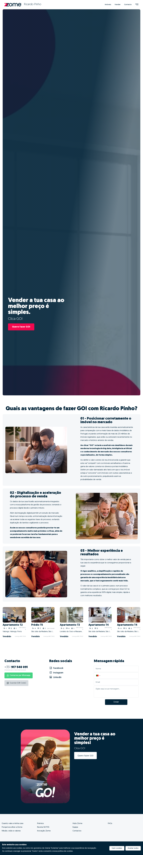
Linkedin (57, 677)
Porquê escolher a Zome (12, 827)
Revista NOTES (43, 827)
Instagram (58, 673)
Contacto (128, 4)
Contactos (77, 831)
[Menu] (137, 5)
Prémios (40, 823)
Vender (118, 4)
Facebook (58, 668)
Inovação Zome (44, 831)
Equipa (75, 827)
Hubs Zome (77, 823)
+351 (16, 667)
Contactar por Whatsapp (20, 675)
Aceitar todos (133, 848)
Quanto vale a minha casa (12, 823)
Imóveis (108, 4)
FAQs (110, 823)
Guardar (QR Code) (18, 683)
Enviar (116, 702)
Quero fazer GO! (21, 327)
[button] (98, 675)
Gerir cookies (117, 848)
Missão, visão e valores (11, 831)
